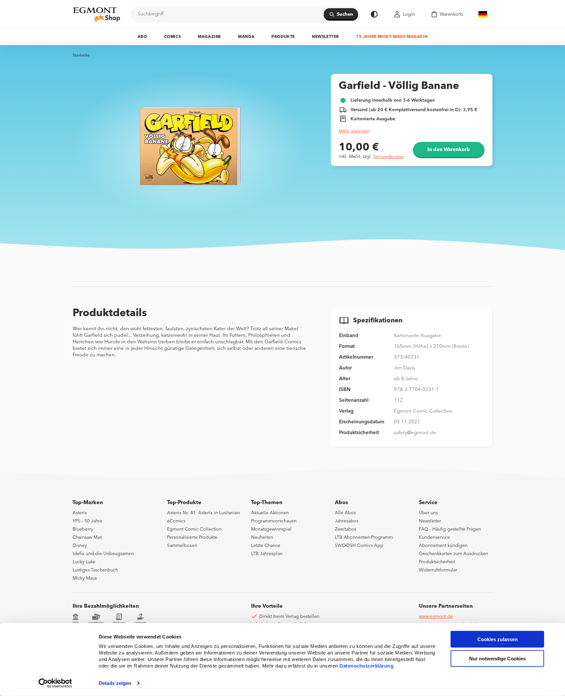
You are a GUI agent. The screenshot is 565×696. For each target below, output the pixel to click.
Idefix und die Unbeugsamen (103, 554)
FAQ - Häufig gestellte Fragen (450, 529)
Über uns (428, 513)
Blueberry (83, 529)
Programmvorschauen (274, 521)
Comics (172, 37)
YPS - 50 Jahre (87, 521)
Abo (142, 37)
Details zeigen (115, 683)
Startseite (81, 56)
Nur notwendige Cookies (497, 658)
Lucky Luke (84, 562)
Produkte (283, 37)
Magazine (209, 37)
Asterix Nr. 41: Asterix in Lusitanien (203, 513)
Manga (246, 37)
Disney (80, 545)
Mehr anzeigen (354, 131)
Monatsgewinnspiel (271, 529)
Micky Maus (85, 578)
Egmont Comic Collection (194, 529)
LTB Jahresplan (266, 554)
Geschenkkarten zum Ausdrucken (453, 554)
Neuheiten (262, 537)
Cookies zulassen (497, 639)
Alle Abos (345, 513)
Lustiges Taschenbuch (95, 570)
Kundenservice (434, 537)
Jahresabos (346, 521)
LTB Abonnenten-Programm (364, 537)
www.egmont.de (436, 616)
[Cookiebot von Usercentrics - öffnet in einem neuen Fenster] (55, 683)
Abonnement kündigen (443, 545)
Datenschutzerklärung (366, 666)
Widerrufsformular (438, 570)
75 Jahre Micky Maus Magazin (391, 37)
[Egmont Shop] (96, 14)
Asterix (80, 513)
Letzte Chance (265, 545)
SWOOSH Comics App (359, 545)
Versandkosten (388, 157)
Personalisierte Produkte (192, 537)
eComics (176, 521)
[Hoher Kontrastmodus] (374, 14)
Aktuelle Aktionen (270, 513)
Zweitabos (345, 529)
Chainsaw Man (87, 537)
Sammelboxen (182, 545)
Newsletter (325, 37)
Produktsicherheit (437, 562)
